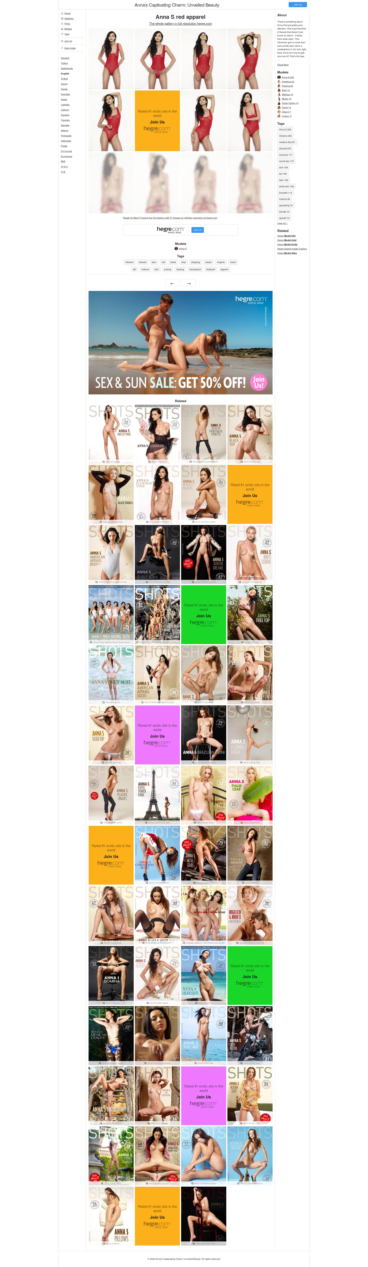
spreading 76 (286, 205)
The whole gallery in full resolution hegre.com (180, 23)
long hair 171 (286, 154)
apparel (224, 269)
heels (233, 262)
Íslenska (65, 125)
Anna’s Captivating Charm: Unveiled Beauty (177, 4)
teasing (180, 269)
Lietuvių (65, 109)
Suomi (64, 84)
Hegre (286, 235)
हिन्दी (63, 161)
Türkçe (64, 63)
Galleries (69, 18)
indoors (145, 269)
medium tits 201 (287, 142)
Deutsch (65, 58)
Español (65, 115)
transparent (195, 269)
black (173, 262)
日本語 (64, 78)
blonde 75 (284, 211)
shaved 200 (285, 148)
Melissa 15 (287, 94)
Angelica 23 (288, 81)
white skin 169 (286, 186)
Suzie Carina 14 (290, 103)
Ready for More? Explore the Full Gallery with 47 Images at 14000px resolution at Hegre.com (170, 217)
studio (208, 262)
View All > (282, 223)
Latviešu (65, 104)
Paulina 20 (287, 86)
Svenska (65, 94)
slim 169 (283, 167)
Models (68, 28)
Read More (283, 64)
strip (183, 262)
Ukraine (129, 262)
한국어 (64, 166)
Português (66, 135)
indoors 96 (284, 199)
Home (67, 13)
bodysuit (210, 269)
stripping (195, 262)
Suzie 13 (286, 107)
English (65, 73)
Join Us (298, 4)
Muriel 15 (286, 98)
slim (157, 269)
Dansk (64, 89)
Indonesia (66, 140)
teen (154, 262)
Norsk (64, 99)
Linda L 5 (286, 116)
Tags (66, 34)
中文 (63, 171)
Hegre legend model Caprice (292, 248)
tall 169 (283, 173)
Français (65, 120)
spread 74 (284, 218)
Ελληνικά (66, 151)
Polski (64, 146)
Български (66, 156)
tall (134, 269)
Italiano (64, 130)
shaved (142, 262)
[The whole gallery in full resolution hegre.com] (111, 182)
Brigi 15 (286, 90)
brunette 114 (285, 192)
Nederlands (67, 68)
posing (167, 269)
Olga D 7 (286, 111)
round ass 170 (286, 161)
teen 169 (283, 180)
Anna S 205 (288, 77)
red (163, 262)
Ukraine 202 (285, 135)
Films (67, 23)
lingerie (221, 262)
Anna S (183, 248)
